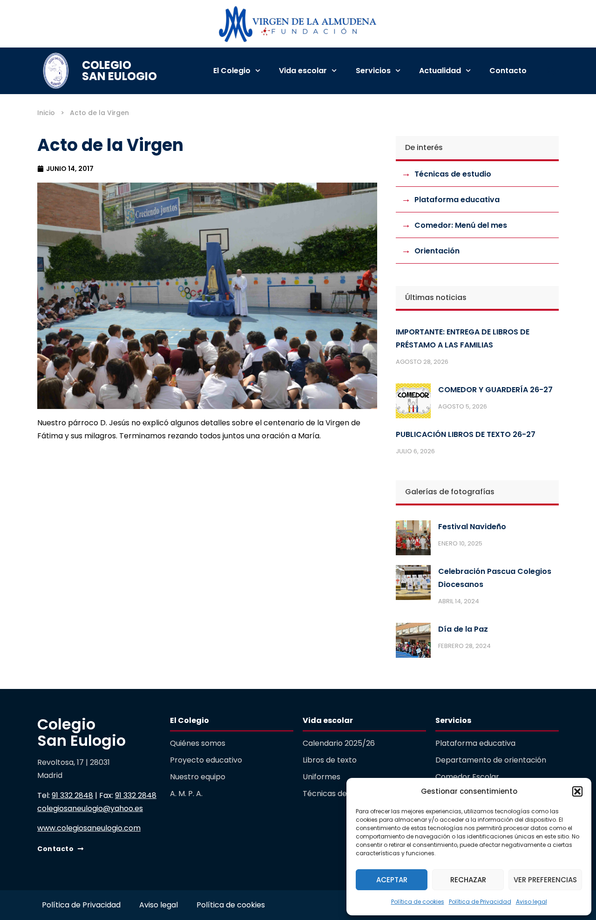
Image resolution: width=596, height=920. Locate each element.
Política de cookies (417, 902)
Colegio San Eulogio (119, 70)
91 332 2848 (72, 795)
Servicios (373, 70)
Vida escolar (303, 70)
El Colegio (232, 70)
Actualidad (440, 70)
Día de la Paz (463, 629)
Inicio (46, 112)
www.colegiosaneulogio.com (89, 828)
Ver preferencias (545, 880)
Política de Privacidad (480, 902)
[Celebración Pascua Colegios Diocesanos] (413, 584)
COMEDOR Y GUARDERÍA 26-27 (495, 389)
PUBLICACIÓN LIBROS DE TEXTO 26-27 (465, 434)
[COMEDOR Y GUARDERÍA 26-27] (413, 403)
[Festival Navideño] (413, 539)
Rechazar (468, 880)
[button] (577, 791)
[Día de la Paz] (413, 642)
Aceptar (391, 880)
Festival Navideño (472, 526)
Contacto (508, 70)
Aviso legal (531, 902)
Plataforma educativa (457, 199)
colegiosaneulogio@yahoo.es (90, 808)
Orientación (437, 250)
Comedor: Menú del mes (460, 225)
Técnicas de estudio (452, 174)
